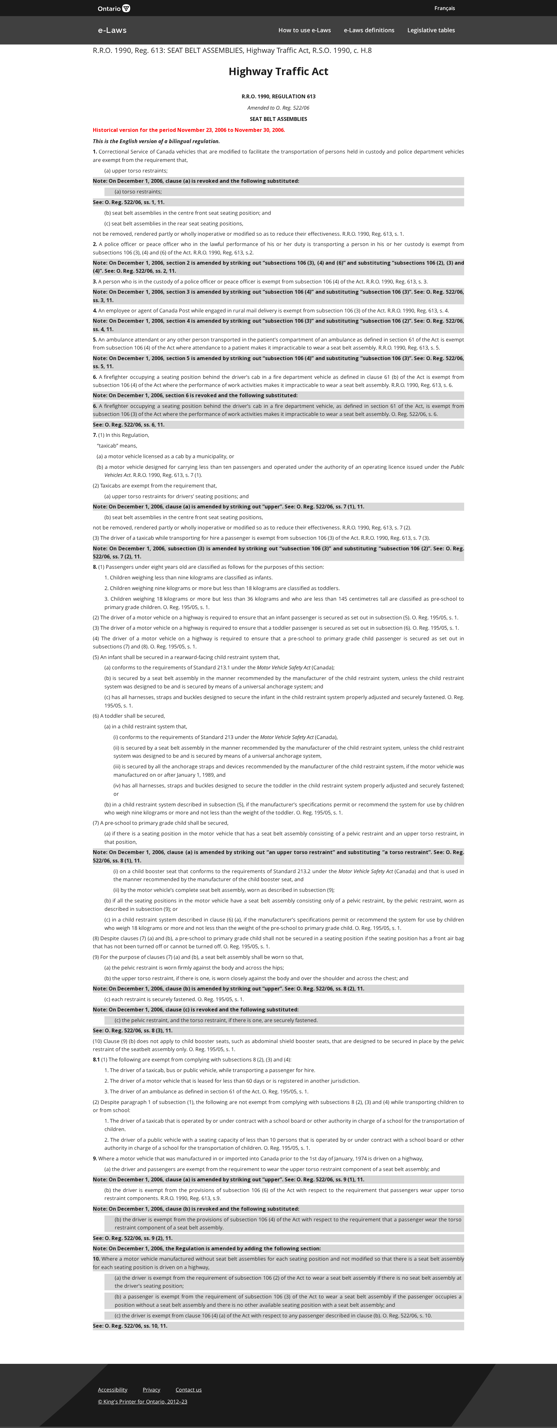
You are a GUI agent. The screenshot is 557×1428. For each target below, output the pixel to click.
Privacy (151, 1389)
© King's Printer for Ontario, (142, 1401)
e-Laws (112, 30)
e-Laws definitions (369, 30)
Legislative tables (431, 30)
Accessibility (112, 1389)
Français (445, 8)
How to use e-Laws (304, 30)
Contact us (189, 1389)
